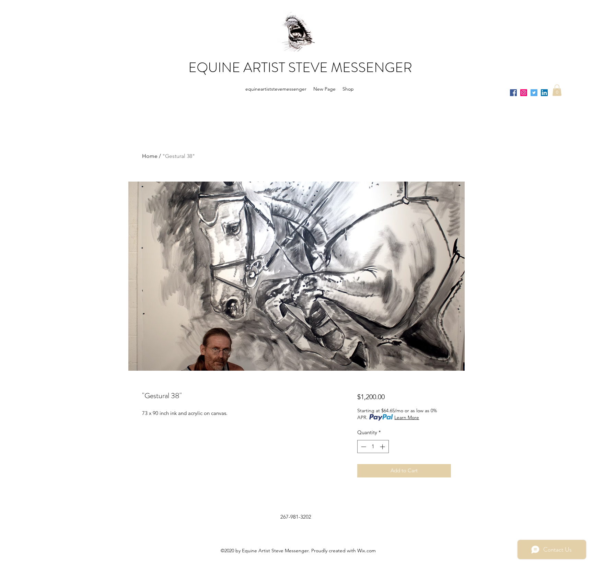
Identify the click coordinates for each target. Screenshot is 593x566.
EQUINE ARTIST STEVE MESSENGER (300, 67)
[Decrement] (363, 446)
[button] (557, 90)
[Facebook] (513, 92)
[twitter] (534, 92)
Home (150, 156)
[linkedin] (544, 92)
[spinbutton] (373, 446)
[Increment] (383, 446)
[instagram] (523, 92)
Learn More (406, 417)
